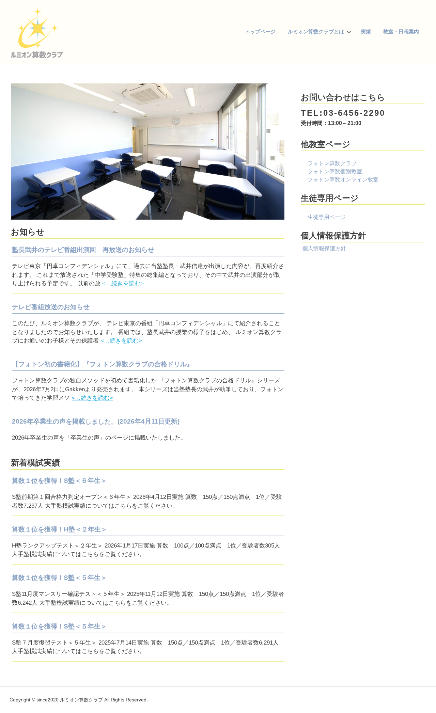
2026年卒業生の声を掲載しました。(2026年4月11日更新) (96, 421)
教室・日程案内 (401, 32)
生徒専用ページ (327, 217)
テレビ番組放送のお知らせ (51, 307)
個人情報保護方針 (324, 248)
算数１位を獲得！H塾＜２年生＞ (59, 529)
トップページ (260, 32)
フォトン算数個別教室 (335, 171)
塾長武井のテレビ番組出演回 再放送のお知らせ (83, 249)
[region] (147, 151)
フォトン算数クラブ (332, 163)
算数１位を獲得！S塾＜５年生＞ (59, 577)
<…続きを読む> (123, 283)
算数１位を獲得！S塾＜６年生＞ (59, 480)
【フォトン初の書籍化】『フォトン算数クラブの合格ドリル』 (102, 364)
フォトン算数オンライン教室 (343, 180)
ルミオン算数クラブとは (316, 32)
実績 (366, 32)
